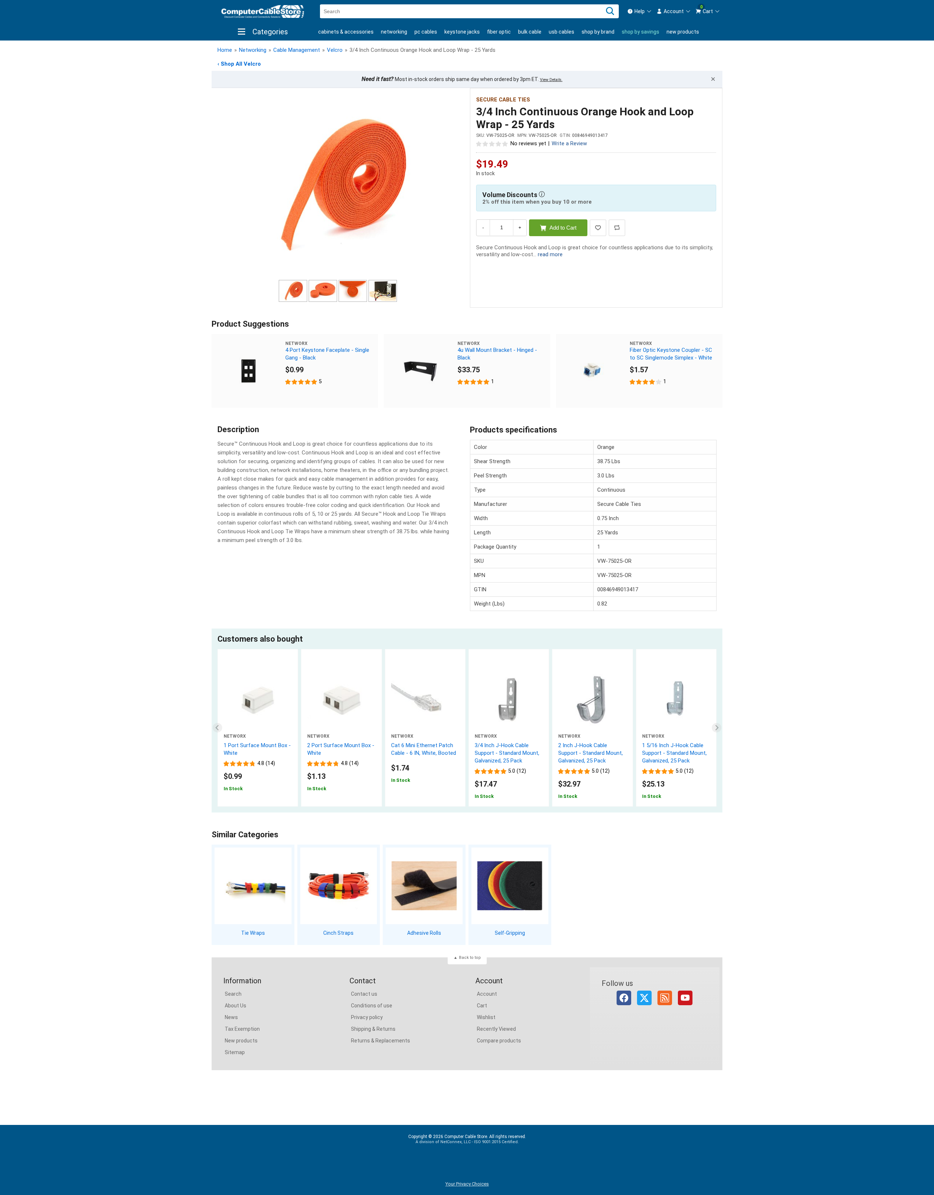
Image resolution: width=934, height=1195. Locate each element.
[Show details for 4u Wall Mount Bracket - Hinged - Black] (421, 371)
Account (487, 994)
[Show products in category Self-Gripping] (510, 886)
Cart (482, 1005)
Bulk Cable (529, 32)
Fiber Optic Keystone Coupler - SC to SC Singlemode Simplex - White (671, 354)
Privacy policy (367, 1017)
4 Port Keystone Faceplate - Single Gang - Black (327, 354)
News (231, 1017)
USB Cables (561, 32)
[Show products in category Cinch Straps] (338, 886)
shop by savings (640, 32)
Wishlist (486, 1017)
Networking (394, 32)
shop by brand (598, 32)
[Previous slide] (218, 728)
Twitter (644, 998)
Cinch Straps (338, 933)
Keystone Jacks (462, 32)
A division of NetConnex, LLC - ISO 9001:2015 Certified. (467, 1142)
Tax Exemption (242, 1029)
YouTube (685, 998)
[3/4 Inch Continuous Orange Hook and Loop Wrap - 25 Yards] (338, 185)
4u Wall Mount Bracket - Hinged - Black (497, 354)
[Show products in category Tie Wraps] (253, 886)
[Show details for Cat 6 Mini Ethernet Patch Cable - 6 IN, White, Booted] (425, 699)
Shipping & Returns (373, 1029)
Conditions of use (371, 1005)
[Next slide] (717, 728)
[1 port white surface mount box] (258, 699)
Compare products (499, 1041)
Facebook (624, 998)
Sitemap (235, 1052)
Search (233, 994)
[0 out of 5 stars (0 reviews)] (492, 143)
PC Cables (425, 32)
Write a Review (569, 144)
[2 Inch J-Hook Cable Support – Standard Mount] (592, 699)
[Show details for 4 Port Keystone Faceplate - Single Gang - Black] (248, 371)
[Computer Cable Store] (263, 11)
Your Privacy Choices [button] (467, 1184)
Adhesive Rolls (424, 933)
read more (550, 254)
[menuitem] (639, 11)
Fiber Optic (499, 32)
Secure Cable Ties (503, 99)
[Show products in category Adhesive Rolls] (424, 886)
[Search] (610, 11)
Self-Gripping (510, 933)
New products (683, 32)
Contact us (364, 994)
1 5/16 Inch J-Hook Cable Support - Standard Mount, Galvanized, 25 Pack (674, 753)
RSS (664, 998)
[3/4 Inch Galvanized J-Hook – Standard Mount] (509, 699)
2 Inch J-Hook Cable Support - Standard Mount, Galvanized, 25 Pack (590, 753)
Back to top (470, 957)
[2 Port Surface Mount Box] (341, 699)
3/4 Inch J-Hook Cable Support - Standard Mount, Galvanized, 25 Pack (507, 753)
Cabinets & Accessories (346, 32)
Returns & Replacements (380, 1041)
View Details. (551, 79)
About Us (235, 1005)
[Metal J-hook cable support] (676, 699)
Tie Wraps (253, 933)
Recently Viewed (496, 1029)
